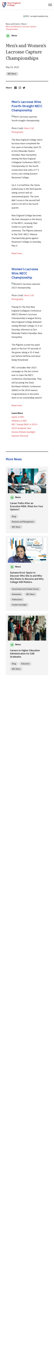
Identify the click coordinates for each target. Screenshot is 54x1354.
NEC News (12, 74)
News (23, 24)
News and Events (13, 24)
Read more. (17, 253)
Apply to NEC (18, 417)
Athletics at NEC (19, 420)
